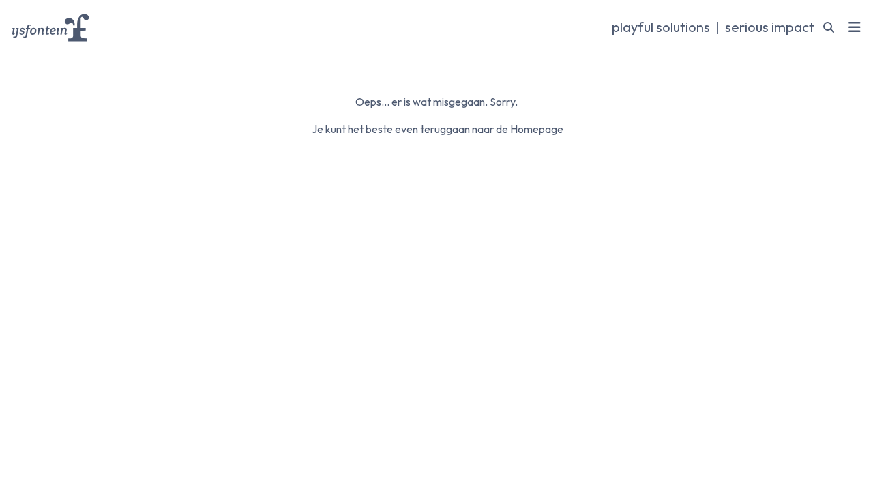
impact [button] (769, 26)
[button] (854, 27)
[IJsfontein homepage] (50, 28)
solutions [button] (661, 26)
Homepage (536, 129)
